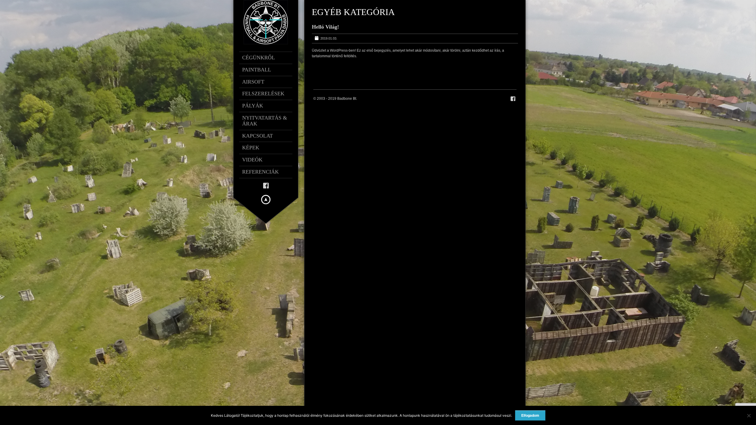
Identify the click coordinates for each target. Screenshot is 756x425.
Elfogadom (530, 415)
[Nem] (749, 416)
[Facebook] (266, 185)
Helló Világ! (325, 27)
